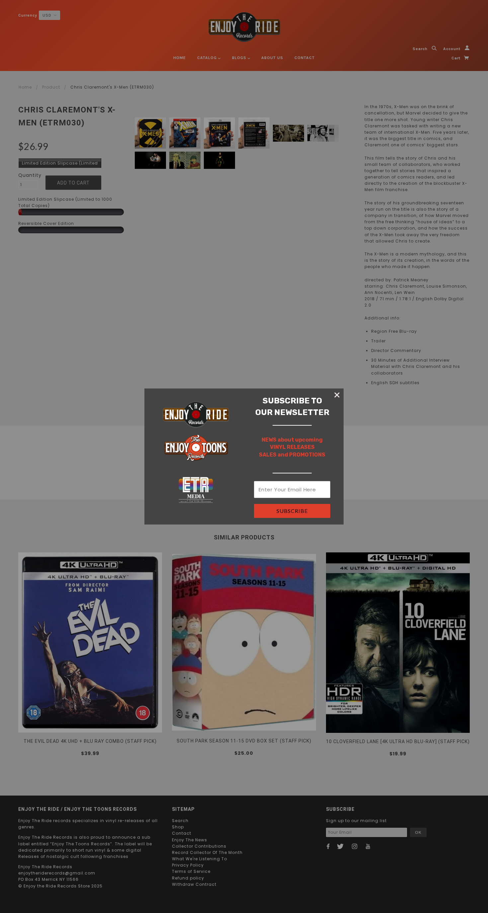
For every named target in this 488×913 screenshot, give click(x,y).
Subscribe (292, 511)
